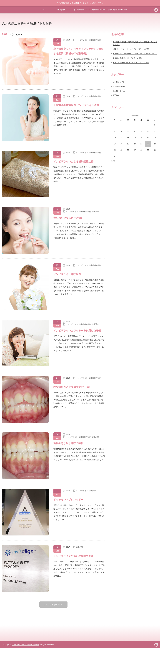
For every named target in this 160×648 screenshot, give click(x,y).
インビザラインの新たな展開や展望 (73, 556)
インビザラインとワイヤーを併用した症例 (77, 330)
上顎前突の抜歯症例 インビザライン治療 (76, 105)
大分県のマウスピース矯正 (68, 218)
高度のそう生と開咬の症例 (68, 443)
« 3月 (113, 161)
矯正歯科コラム (119, 91)
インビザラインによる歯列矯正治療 (73, 161)
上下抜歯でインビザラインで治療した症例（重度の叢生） (135, 53)
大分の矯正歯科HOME (117, 10)
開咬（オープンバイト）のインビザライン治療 (131, 49)
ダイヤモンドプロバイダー (69, 499)
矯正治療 (61, 10)
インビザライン (80, 10)
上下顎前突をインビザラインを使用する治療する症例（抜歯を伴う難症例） (78, 51)
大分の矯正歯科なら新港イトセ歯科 (27, 23)
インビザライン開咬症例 (67, 274)
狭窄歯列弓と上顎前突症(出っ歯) (71, 387)
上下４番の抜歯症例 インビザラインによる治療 (131, 63)
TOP (42, 10)
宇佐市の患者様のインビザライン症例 (127, 58)
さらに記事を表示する (53, 604)
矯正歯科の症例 (98, 10)
